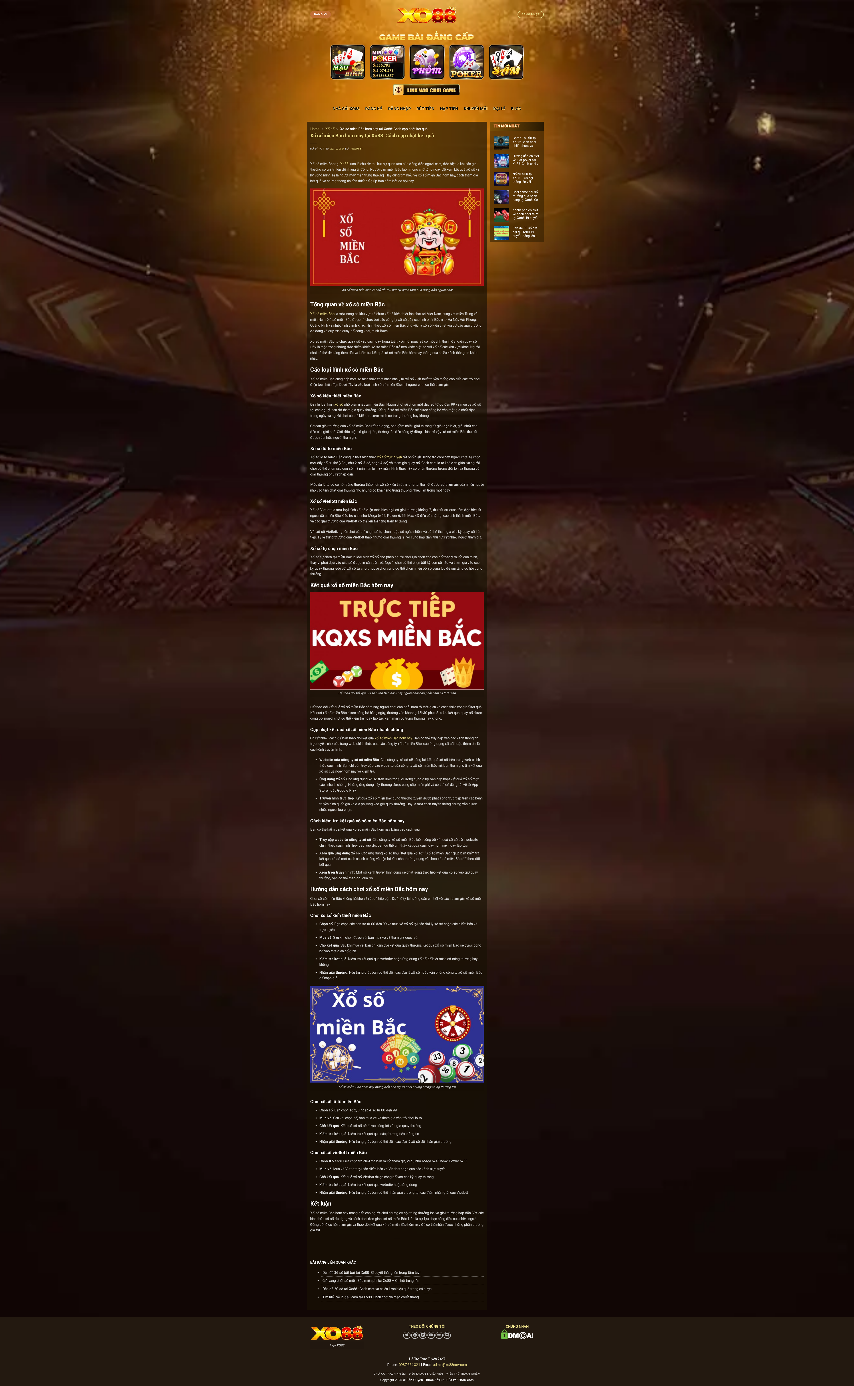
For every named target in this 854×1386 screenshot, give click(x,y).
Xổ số (329, 129)
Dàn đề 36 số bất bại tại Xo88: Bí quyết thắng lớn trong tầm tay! (371, 1273)
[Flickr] (439, 1335)
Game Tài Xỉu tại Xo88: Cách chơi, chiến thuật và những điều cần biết (525, 142)
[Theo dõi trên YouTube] (431, 1335)
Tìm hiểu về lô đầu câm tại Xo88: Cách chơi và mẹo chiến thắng (370, 1297)
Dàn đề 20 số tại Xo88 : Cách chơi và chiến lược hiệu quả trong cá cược (376, 1289)
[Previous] (338, 63)
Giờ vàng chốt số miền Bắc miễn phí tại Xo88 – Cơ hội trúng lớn (370, 1281)
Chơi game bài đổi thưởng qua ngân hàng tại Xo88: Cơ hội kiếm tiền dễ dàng (525, 196)
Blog (516, 109)
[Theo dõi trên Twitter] (407, 1335)
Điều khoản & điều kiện (426, 1373)
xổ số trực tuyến (389, 457)
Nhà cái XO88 (346, 109)
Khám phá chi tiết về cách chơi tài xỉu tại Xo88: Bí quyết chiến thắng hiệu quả (526, 214)
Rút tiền (425, 109)
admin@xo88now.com (450, 1365)
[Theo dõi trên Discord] (447, 1335)
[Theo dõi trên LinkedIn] (423, 1335)
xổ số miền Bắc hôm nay (393, 738)
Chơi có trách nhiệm (390, 1373)
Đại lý (499, 109)
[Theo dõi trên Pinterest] (415, 1335)
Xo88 (343, 164)
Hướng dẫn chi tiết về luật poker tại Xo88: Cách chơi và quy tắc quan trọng (526, 160)
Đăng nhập (399, 109)
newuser (356, 148)
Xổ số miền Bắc (322, 314)
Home (315, 129)
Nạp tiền (449, 109)
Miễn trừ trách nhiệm (463, 1373)
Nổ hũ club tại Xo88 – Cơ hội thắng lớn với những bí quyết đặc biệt (526, 178)
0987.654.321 (409, 1365)
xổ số (338, 404)
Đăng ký (373, 109)
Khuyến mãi (476, 109)
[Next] (516, 63)
